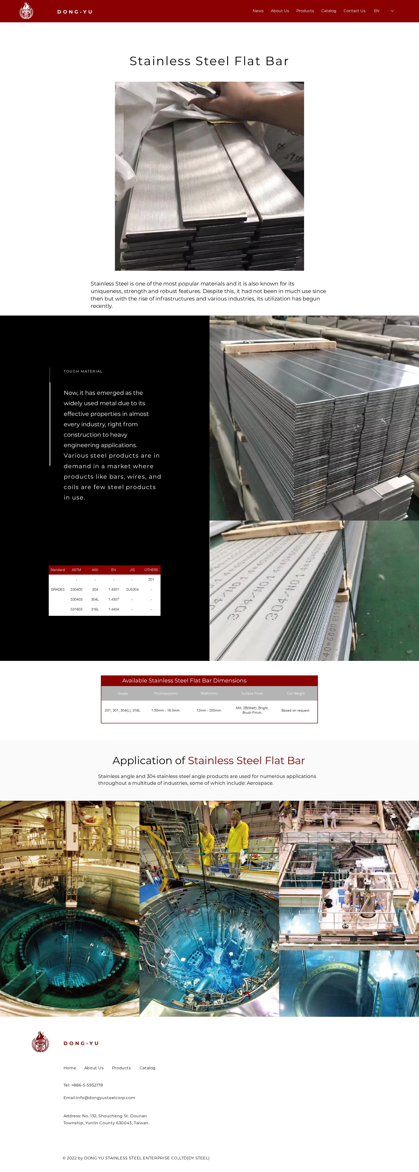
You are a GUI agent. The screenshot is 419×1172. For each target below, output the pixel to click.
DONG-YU (82, 1043)
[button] (305, 11)
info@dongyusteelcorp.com (105, 1097)
